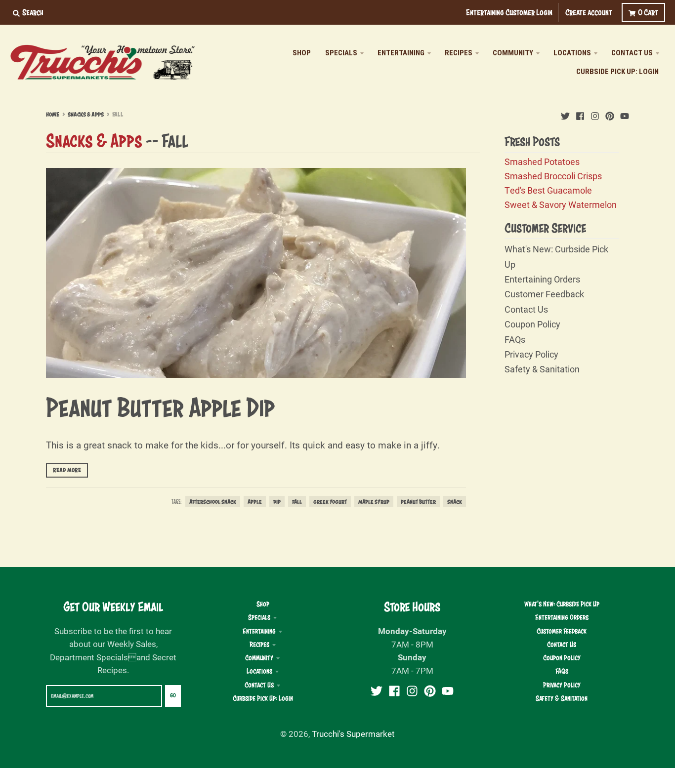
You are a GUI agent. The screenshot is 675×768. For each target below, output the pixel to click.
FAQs (515, 339)
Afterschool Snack (212, 501)
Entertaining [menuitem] (401, 52)
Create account (588, 12)
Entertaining (259, 631)
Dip (277, 501)
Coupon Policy (532, 324)
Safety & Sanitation (542, 369)
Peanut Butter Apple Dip (160, 407)
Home (52, 115)
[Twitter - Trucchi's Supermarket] (565, 114)
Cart (648, 12)
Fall (297, 501)
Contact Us (526, 309)
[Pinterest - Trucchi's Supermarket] (609, 114)
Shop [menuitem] (302, 52)
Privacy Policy (531, 354)
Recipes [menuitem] (458, 52)
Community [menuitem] (513, 52)
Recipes (259, 644)
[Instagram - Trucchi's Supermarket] (595, 114)
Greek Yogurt (330, 501)
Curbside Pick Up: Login (263, 698)
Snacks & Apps (86, 115)
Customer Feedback (544, 294)
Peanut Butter (418, 501)
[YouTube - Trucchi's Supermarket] (624, 114)
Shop (262, 604)
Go (173, 695)
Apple (255, 501)
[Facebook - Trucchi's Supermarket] (580, 114)
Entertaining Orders (542, 279)
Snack (454, 501)
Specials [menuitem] (341, 52)
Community (259, 658)
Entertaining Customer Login (509, 12)
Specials (259, 617)
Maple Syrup (373, 501)
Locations (259, 671)
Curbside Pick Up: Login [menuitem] (617, 71)
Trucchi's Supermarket (353, 733)
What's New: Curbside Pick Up (561, 604)
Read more (67, 470)
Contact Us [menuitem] (632, 52)
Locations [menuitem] (572, 52)
